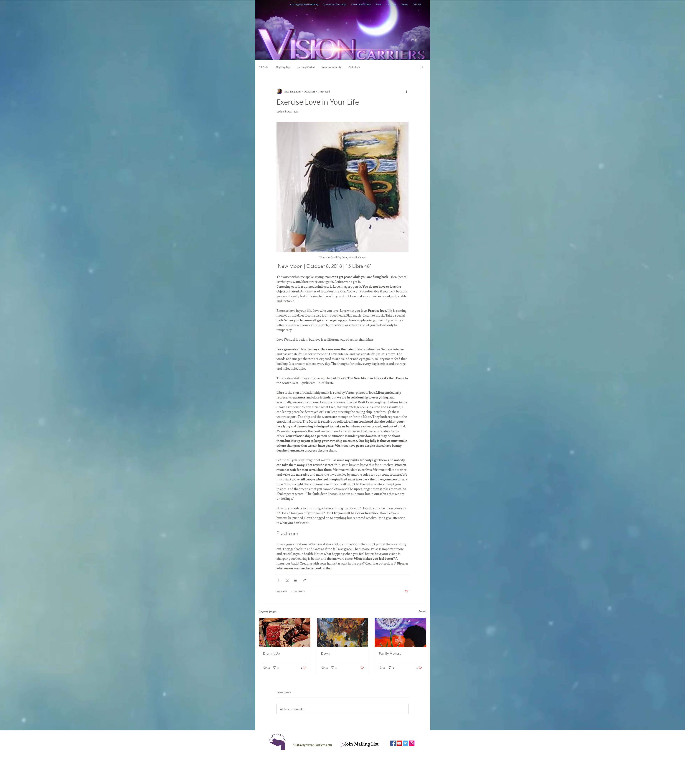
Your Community (331, 67)
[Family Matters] (400, 632)
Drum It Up (271, 653)
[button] (421, 67)
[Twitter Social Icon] (405, 743)
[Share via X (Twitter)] (287, 580)
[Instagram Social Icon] (411, 743)
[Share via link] (304, 580)
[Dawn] (342, 632)
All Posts (263, 67)
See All (422, 611)
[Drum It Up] (284, 632)
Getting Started (306, 67)
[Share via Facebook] (278, 580)
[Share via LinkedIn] (295, 580)
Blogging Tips (282, 67)
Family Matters (390, 653)
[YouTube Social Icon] (399, 743)
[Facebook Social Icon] (393, 743)
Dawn (325, 653)
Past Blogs (354, 67)
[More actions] (406, 91)
